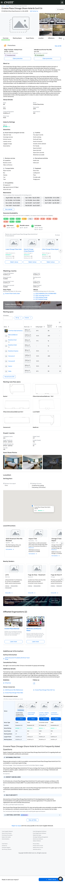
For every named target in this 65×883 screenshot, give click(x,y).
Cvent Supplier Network (7, 831)
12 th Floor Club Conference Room (16, 330)
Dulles (9, 371)
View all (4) (58, 46)
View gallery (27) (59, 33)
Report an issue (16, 825)
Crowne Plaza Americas (12, 628)
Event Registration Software (39, 833)
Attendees (6, 315)
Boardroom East (12, 340)
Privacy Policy (36, 843)
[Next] (63, 38)
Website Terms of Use (38, 847)
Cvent (2, 5)
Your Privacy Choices (6, 849)
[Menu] (1, 2)
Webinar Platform (37, 840)
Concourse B (11, 361)
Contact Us (4, 845)
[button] (19, 24)
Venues (7, 5)
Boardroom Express (13, 351)
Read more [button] (31, 547)
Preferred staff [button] (8, 587)
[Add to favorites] (21, 240)
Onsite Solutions (5, 839)
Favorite (61, 9)
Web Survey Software (38, 839)
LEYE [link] (7, 575)
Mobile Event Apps (37, 835)
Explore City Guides (6, 837)
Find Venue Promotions (7, 835)
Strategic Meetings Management (40, 837)
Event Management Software (39, 831)
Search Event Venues (7, 833)
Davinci (10, 366)
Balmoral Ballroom (13, 334)
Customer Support (6, 847)
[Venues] (62, 2)
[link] (14, 569)
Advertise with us (37, 849)
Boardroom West (12, 345)
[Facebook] (34, 683)
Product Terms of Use (38, 845)
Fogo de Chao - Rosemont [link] (36, 575)
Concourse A (11, 356)
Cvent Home (4, 843)
